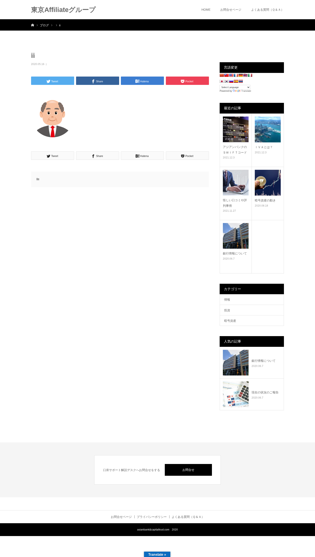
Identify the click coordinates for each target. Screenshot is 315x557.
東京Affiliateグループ (63, 9)
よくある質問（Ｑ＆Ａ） (267, 9)
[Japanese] (222, 81)
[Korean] (226, 81)
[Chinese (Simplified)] (222, 75)
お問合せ (188, 469)
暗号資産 (230, 320)
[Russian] (231, 81)
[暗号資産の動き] (268, 183)
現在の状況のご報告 (265, 392)
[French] (236, 75)
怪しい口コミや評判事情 (235, 202)
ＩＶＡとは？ (264, 147)
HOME (205, 9)
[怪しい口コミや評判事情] (236, 182)
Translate (246, 91)
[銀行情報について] (236, 236)
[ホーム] (32, 25)
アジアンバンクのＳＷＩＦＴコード (235, 149)
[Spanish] (236, 81)
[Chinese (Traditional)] (226, 75)
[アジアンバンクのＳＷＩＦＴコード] (236, 129)
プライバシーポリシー (152, 516)
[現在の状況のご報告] (236, 394)
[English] (231, 75)
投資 (227, 310)
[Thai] (240, 81)
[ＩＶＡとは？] (268, 129)
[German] (240, 75)
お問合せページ (230, 9)
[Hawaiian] (245, 75)
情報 (227, 299)
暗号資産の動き (265, 200)
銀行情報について (235, 253)
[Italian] (250, 75)
